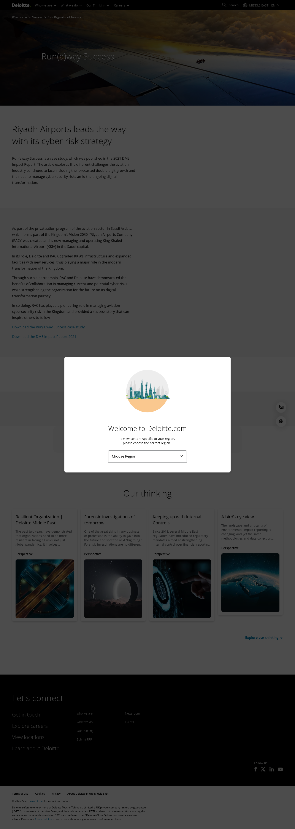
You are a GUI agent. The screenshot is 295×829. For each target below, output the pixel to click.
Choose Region (124, 456)
